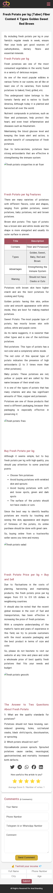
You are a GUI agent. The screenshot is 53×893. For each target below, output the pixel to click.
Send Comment (26, 857)
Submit (26, 881)
